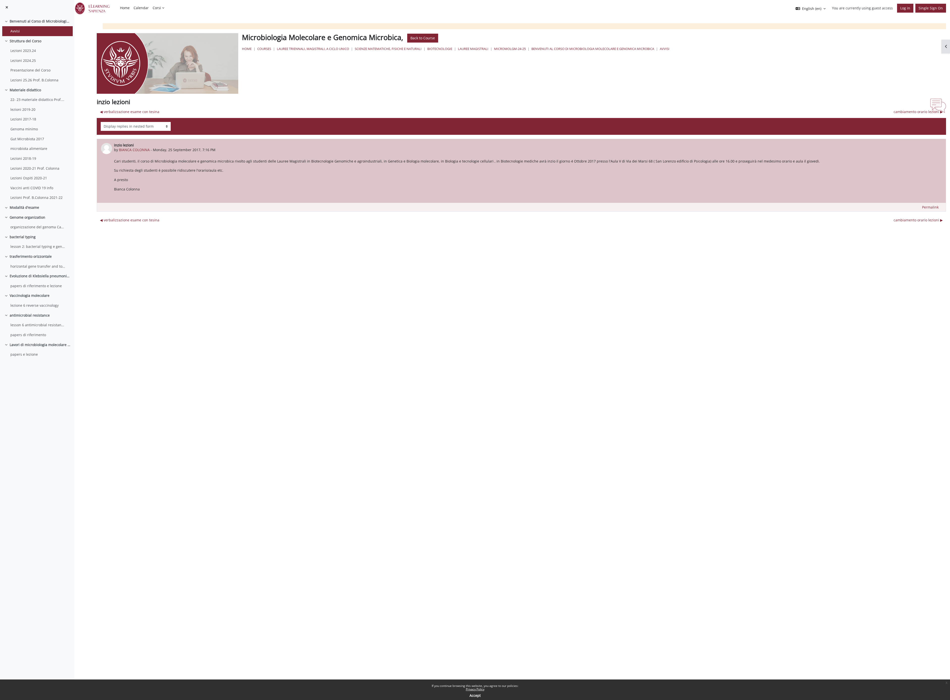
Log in (905, 8)
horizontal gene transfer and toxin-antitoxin (37, 266)
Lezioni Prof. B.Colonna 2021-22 (36, 197)
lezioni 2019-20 (22, 109)
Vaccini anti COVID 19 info (31, 188)
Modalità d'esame (24, 207)
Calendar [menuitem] (141, 7)
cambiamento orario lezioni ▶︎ (918, 111)
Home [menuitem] (125, 7)
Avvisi (15, 31)
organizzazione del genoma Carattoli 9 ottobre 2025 (37, 227)
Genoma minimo (24, 129)
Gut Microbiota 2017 (27, 139)
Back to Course (422, 38)
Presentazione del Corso (30, 70)
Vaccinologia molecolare (29, 295)
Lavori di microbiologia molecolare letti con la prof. (40, 344)
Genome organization (27, 217)
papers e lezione (24, 354)
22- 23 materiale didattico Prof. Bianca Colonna (37, 99)
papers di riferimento (28, 334)
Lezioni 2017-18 (23, 119)
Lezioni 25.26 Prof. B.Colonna (34, 80)
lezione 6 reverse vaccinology (34, 305)
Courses (264, 49)
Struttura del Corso (25, 41)
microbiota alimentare (28, 148)
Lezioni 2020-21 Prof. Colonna (34, 168)
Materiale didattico (25, 90)
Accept (475, 695)
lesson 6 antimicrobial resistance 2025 (37, 325)
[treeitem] (36, 26)
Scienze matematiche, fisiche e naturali (388, 49)
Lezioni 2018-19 (23, 158)
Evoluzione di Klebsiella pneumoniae (40, 276)
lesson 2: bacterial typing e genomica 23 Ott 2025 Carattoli (37, 246)
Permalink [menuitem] (930, 207)
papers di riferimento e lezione (36, 285)
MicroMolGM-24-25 (510, 49)
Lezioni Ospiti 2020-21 (28, 178)
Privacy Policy (475, 689)
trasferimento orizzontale (31, 256)
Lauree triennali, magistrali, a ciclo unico (313, 49)
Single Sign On (931, 8)
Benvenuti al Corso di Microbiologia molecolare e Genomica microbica (40, 21)
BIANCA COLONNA (134, 149)
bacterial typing (23, 236)
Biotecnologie (439, 49)
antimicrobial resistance (30, 315)
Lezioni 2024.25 (23, 60)
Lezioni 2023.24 (23, 50)
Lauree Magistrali (473, 49)
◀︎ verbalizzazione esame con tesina (129, 111)
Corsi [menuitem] (157, 7)
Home (247, 49)
